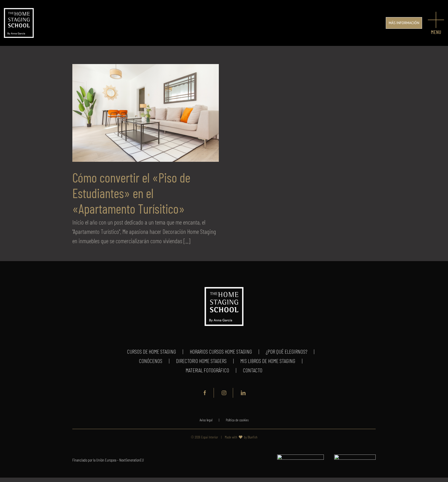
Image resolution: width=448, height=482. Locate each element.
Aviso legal (206, 420)
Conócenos (150, 360)
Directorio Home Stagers (201, 360)
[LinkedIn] (243, 393)
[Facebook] (205, 393)
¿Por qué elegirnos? (286, 351)
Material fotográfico (207, 370)
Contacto (252, 370)
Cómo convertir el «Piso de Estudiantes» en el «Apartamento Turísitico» (131, 193)
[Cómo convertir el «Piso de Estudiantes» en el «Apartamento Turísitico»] (145, 113)
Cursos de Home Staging (151, 351)
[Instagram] (224, 393)
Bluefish (252, 437)
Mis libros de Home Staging (267, 360)
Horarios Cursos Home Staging (221, 351)
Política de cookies (237, 420)
